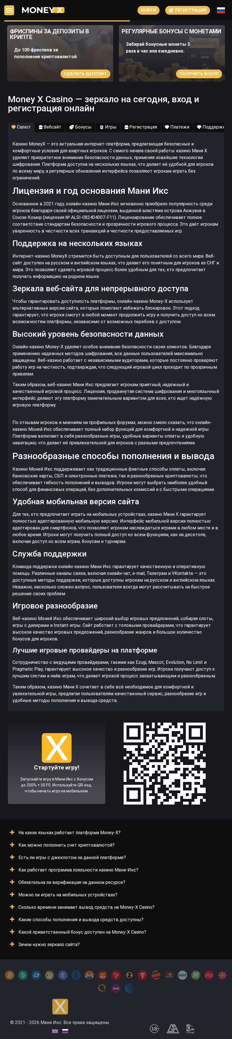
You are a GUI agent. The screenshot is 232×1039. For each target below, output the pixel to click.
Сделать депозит (85, 73)
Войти (148, 10)
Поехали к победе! (56, 783)
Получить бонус (199, 73)
